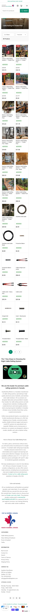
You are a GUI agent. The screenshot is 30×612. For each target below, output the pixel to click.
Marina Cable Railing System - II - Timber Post (7, 116)
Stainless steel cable (21, 216)
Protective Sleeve (20, 243)
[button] (26, 611)
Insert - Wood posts (21, 316)
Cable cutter (19, 292)
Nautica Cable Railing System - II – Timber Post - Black (7, 193)
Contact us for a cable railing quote (18, 474)
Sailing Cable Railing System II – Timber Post (7, 219)
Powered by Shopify (22, 604)
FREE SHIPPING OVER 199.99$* (15, 1)
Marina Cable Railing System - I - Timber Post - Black (22, 116)
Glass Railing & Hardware (8, 538)
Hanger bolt (5, 316)
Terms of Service (6, 557)
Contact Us (4, 553)
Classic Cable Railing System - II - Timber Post (21, 60)
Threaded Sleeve (6, 338)
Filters (8, 34)
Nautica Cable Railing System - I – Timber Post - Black (21, 168)
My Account (4, 550)
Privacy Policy (5, 559)
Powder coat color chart (13, 495)
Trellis (3, 542)
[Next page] (19, 352)
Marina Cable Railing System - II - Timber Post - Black (7, 142)
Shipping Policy (5, 562)
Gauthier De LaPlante (12, 604)
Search (26, 10)
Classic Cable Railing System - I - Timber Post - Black (8, 88)
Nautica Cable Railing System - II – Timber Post (7, 168)
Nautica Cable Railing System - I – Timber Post (21, 142)
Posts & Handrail (6, 540)
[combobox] (15, 11)
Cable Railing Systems (7, 535)
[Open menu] (27, 6)
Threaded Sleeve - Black (22, 338)
